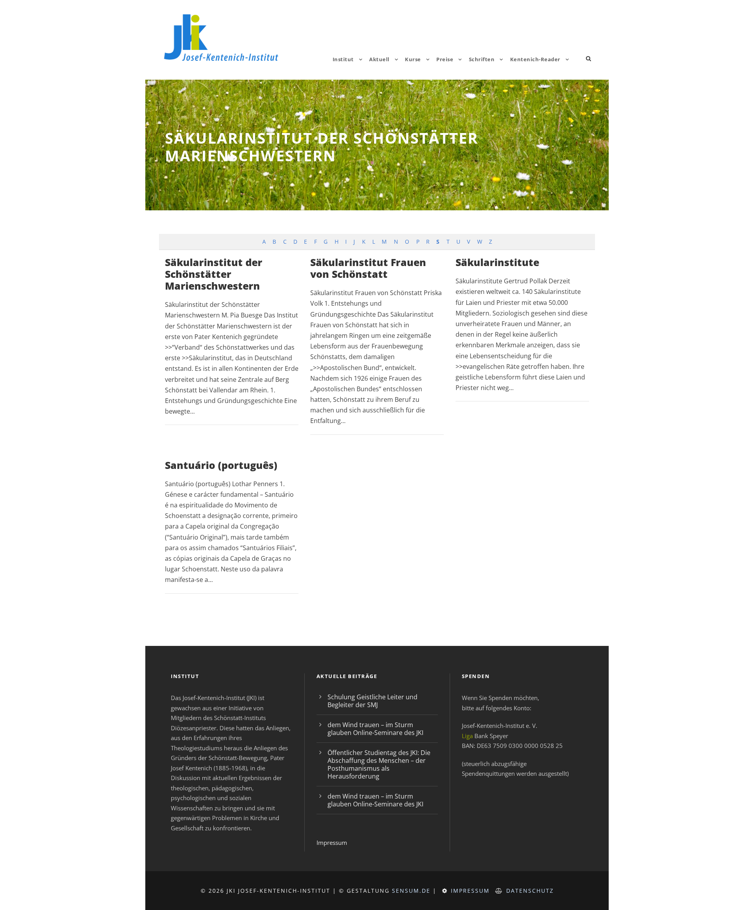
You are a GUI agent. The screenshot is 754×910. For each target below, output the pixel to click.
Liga (467, 736)
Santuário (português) (221, 465)
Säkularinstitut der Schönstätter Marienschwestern (213, 273)
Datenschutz (530, 890)
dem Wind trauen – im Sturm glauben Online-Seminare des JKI (375, 728)
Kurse (413, 59)
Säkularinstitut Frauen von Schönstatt (368, 268)
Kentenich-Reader (535, 59)
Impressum (332, 842)
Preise (444, 59)
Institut (343, 59)
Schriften (482, 59)
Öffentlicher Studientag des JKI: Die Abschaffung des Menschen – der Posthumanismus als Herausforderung (379, 764)
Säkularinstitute (497, 262)
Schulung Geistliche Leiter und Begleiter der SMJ (372, 701)
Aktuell (379, 59)
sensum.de (411, 890)
